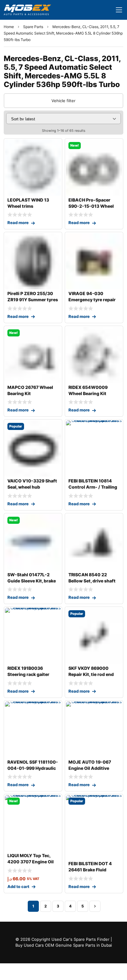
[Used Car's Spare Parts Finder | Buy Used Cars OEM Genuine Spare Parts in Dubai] (27, 10)
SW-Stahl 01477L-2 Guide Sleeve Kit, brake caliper (31, 581)
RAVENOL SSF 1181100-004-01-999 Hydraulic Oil (32, 768)
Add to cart (18, 886)
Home (9, 26)
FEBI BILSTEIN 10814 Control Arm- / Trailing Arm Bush (92, 487)
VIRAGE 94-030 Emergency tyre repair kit (92, 299)
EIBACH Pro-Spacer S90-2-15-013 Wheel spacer (91, 206)
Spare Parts (33, 26)
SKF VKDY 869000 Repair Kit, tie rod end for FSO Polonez (91, 674)
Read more (18, 222)
